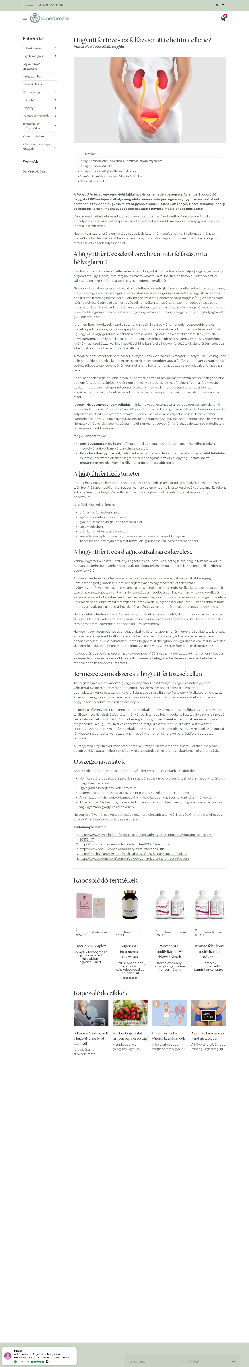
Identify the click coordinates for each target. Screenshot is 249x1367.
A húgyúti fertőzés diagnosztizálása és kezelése (108, 171)
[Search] (223, 5)
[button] (76, 1347)
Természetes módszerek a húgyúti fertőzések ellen (111, 176)
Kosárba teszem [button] (96, 932)
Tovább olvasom (175, 932)
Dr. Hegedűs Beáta (35, 171)
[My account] (217, 5)
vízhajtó (148, 746)
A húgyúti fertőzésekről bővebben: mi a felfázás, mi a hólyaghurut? (121, 161)
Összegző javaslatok (92, 181)
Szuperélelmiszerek (36, 116)
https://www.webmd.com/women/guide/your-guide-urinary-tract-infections (134, 858)
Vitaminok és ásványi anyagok (36, 146)
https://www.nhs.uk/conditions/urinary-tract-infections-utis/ (122, 849)
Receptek (29, 100)
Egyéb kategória (33, 56)
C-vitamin (107, 802)
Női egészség (31, 92)
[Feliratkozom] (233, 1361)
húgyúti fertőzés (99, 473)
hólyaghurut (89, 262)
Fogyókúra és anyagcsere (31, 66)
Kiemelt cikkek (32, 84)
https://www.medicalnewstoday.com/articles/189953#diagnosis (124, 844)
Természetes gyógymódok (31, 126)
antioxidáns (168, 688)
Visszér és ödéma (34, 136)
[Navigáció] (25, 18)
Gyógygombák (32, 76)
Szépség (28, 108)
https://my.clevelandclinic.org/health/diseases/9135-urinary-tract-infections (133, 854)
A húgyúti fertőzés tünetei (96, 166)
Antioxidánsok (32, 48)
